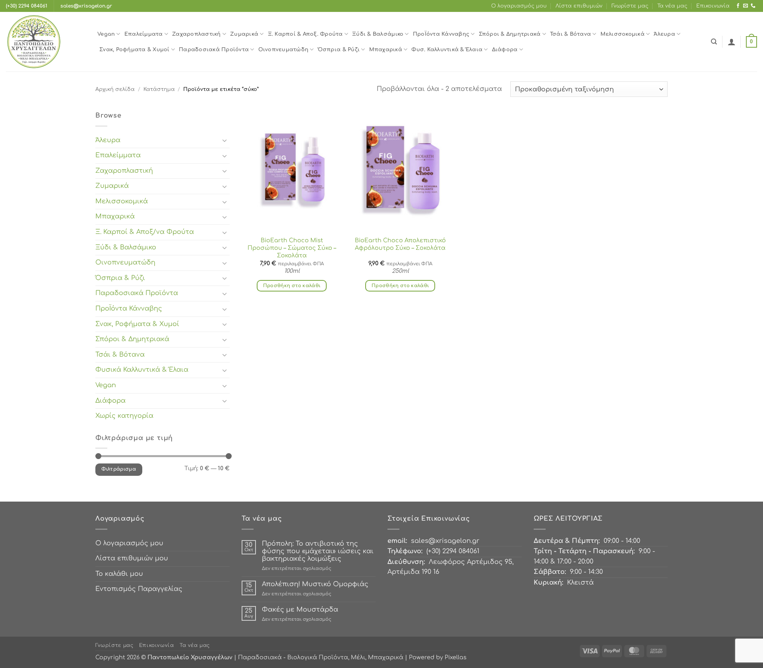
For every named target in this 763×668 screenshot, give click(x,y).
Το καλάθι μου (119, 573)
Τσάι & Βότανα (570, 34)
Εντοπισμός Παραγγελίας (138, 589)
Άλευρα (664, 34)
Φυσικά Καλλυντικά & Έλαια (141, 369)
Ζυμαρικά (244, 34)
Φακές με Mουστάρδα (300, 609)
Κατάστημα (159, 89)
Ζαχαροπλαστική (196, 34)
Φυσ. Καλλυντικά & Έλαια (446, 49)
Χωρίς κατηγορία (124, 415)
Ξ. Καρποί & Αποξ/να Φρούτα (144, 232)
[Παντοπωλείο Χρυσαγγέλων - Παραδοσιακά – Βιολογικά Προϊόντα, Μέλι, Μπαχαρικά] (45, 41)
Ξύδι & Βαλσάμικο (377, 34)
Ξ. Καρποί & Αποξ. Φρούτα (305, 34)
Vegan (106, 34)
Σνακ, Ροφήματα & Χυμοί (134, 49)
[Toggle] (225, 140)
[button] (732, 41)
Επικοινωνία (713, 6)
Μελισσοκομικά (622, 34)
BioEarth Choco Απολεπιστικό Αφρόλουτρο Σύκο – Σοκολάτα (400, 244)
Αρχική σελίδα (115, 89)
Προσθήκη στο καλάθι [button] (292, 285)
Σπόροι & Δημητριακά (510, 34)
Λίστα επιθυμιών (579, 6)
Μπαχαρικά (385, 49)
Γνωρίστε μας (630, 6)
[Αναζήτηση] (714, 41)
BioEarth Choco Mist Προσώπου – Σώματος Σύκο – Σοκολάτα (292, 247)
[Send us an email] (745, 6)
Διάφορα (505, 49)
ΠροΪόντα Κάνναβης (441, 34)
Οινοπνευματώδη (283, 49)
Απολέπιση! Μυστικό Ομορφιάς (315, 584)
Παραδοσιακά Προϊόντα (214, 49)
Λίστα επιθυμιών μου (131, 558)
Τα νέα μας (672, 6)
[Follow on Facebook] (738, 6)
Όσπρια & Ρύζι (339, 49)
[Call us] (753, 6)
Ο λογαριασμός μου (519, 6)
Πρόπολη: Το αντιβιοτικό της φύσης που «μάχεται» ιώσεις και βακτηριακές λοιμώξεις (318, 551)
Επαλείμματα (143, 34)
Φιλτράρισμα (118, 469)
